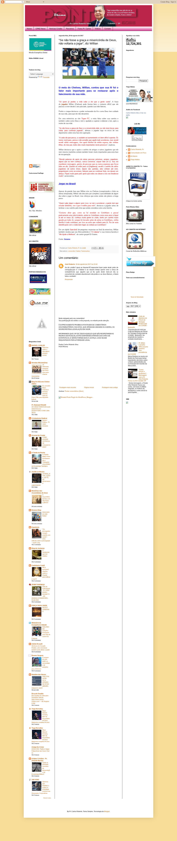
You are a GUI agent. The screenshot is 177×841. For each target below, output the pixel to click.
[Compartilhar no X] (97, 248)
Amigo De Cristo (38, 747)
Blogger (107, 811)
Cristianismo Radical (39, 418)
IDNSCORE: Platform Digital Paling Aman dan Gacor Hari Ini (40, 751)
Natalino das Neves (39, 674)
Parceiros (70, 29)
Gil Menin (134, 156)
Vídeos (98, 29)
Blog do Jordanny (38, 548)
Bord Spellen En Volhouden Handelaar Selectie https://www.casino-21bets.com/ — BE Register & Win (40, 699)
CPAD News (40, 29)
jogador (65, 104)
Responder (69, 279)
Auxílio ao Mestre (38, 472)
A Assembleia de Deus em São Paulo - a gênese (46, 498)
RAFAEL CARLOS (38, 345)
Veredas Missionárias (40, 363)
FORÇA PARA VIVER (39, 606)
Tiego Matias (135, 160)
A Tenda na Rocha (38, 453)
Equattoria (35, 527)
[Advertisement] (88, 367)
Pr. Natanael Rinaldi (39, 405)
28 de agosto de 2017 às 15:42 (87, 264)
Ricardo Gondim (38, 694)
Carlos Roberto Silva (132, 113)
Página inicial (89, 387)
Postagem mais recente (67, 387)
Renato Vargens (37, 655)
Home (29, 29)
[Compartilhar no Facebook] (100, 248)
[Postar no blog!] (95, 248)
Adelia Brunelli (37, 644)
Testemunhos (85, 251)
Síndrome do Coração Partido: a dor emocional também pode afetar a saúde (41, 648)
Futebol (78, 251)
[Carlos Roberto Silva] (127, 118)
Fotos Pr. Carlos (84, 29)
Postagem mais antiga (110, 387)
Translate (46, 77)
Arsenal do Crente (38, 435)
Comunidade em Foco (138, 153)
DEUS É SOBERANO (45, 609)
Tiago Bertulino (37, 709)
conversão (71, 251)
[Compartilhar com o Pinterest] (102, 248)
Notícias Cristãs (55, 29)
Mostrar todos (47, 798)
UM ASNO (35, 780)
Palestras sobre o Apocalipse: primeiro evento (46, 351)
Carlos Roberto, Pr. (137, 149)
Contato (107, 29)
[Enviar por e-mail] (92, 248)
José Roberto (70, 264)
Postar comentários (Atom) (74, 391)
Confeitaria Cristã (38, 565)
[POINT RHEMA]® (38, 585)
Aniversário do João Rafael (45, 514)
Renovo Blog (36, 510)
